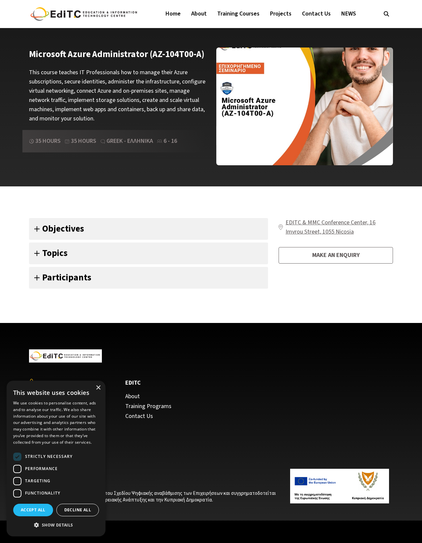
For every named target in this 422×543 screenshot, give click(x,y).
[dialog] (56, 458)
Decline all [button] (77, 510)
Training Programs (148, 406)
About (199, 14)
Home (173, 14)
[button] (56, 525)
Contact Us (316, 14)
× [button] (98, 387)
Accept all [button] (33, 510)
